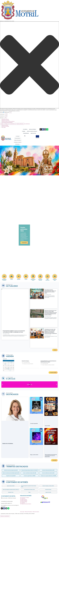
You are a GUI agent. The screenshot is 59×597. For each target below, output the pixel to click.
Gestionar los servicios (5, 120)
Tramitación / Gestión (17, 142)
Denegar (6, 123)
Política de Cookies (5, 125)
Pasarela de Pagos (55, 280)
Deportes (18, 279)
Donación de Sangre (25, 360)
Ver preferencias (12, 123)
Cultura (11, 279)
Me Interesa (17, 144)
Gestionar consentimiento (5, 516)
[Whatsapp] (47, 129)
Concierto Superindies (34, 423)
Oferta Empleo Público (33, 280)
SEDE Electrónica (47, 280)
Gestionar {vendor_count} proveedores (8, 121)
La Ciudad (17, 136)
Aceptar (2, 123)
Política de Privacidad (5, 126)
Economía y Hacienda (40, 280)
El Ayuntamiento (17, 138)
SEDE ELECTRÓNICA (32, 129)
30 (8, 362)
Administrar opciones (5, 119)
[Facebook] (43, 129)
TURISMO (23, 131)
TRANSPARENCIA (26, 133)
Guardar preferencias (19, 123)
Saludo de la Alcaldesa (7, 443)
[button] (29, 65)
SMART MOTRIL (33, 133)
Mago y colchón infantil (34, 454)
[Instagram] (41, 129)
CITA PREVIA (25, 129)
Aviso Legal (3, 127)
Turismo (26, 279)
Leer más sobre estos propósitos (7, 122)
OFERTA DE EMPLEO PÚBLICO (32, 131)
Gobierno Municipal (17, 140)
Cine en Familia (47, 425)
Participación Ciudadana (4, 280)
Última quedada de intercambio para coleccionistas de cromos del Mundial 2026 (51, 455)
